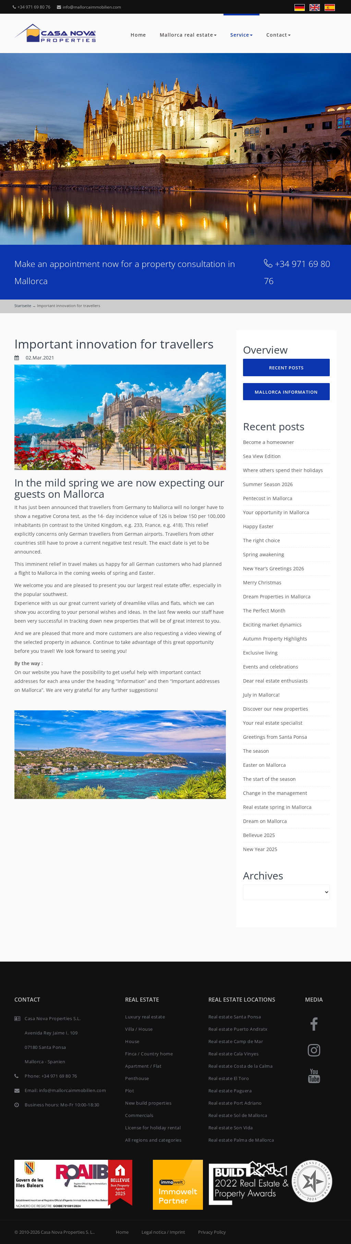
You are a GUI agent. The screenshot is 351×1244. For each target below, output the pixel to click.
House (132, 1041)
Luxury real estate (145, 1017)
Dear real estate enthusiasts (275, 680)
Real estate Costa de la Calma (240, 1066)
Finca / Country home (149, 1054)
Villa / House (139, 1029)
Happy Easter (258, 526)
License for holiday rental (153, 1128)
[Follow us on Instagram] (314, 1049)
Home (138, 34)
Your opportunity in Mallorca (276, 512)
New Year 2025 (260, 849)
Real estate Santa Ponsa (234, 1017)
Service (239, 34)
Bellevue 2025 (259, 835)
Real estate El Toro (228, 1078)
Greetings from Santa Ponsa (275, 737)
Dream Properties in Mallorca (277, 596)
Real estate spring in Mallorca (277, 807)
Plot (129, 1091)
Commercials (139, 1115)
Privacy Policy (212, 1232)
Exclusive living (260, 652)
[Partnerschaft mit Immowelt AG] (178, 1184)
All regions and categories (153, 1140)
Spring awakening (263, 554)
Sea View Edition (262, 456)
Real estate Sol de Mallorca (237, 1115)
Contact (276, 34)
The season (256, 751)
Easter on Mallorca (264, 765)
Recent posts (286, 368)
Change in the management (275, 793)
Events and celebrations (270, 666)
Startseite (22, 305)
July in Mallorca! (261, 694)
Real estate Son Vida (230, 1128)
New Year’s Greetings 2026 (273, 568)
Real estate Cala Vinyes (233, 1054)
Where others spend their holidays (283, 470)
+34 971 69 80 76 (33, 7)
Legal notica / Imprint (163, 1232)
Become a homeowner (268, 442)
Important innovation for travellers (114, 343)
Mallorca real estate (186, 34)
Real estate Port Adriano (235, 1103)
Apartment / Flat (143, 1066)
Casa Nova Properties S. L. (67, 1232)
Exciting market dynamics (272, 624)
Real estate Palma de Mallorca (241, 1140)
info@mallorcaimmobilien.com (92, 7)
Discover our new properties (275, 709)
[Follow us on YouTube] (314, 1075)
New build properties (148, 1103)
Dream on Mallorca (265, 821)
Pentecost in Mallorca (267, 498)
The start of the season (269, 779)
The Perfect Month (264, 610)
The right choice (261, 540)
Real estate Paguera (230, 1091)
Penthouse (137, 1078)
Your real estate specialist (272, 723)
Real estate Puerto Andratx (238, 1029)
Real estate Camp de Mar (235, 1041)
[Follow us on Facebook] (314, 1024)
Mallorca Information (286, 392)
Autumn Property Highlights (275, 638)
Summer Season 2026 (268, 484)
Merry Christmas (262, 582)
